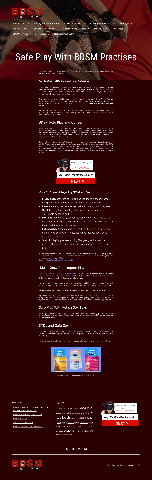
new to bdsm (62, 426)
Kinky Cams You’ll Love (23, 422)
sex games (76, 431)
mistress (91, 422)
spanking (89, 431)
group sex (72, 418)
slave (83, 431)
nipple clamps (72, 427)
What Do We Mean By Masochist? (27, 414)
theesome (58, 434)
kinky (71, 422)
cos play (74, 413)
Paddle (82, 427)
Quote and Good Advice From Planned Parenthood (57, 260)
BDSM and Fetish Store (75, 23)
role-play (61, 431)
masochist (76, 422)
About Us (45, 34)
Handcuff (80, 418)
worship (71, 434)
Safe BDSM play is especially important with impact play (60, 274)
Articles (26, 23)
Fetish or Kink (19, 28)
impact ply (64, 422)
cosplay (78, 413)
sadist (67, 430)
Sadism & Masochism (44, 28)
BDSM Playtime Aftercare (25, 34)
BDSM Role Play (98, 23)
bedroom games (73, 408)
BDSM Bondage (121, 23)
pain (90, 426)
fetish (66, 417)
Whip (67, 434)
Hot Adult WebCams (64, 34)
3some (58, 408)
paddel (78, 427)
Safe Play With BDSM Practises (108, 28)
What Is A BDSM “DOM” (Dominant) (28, 426)
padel (85, 427)
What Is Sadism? (20, 418)
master (84, 422)
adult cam (62, 408)
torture (63, 434)
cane (69, 413)
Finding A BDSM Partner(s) (47, 23)
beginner (86, 407)
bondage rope (59, 413)
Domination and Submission (75, 28)
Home (16, 23)
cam (65, 413)
